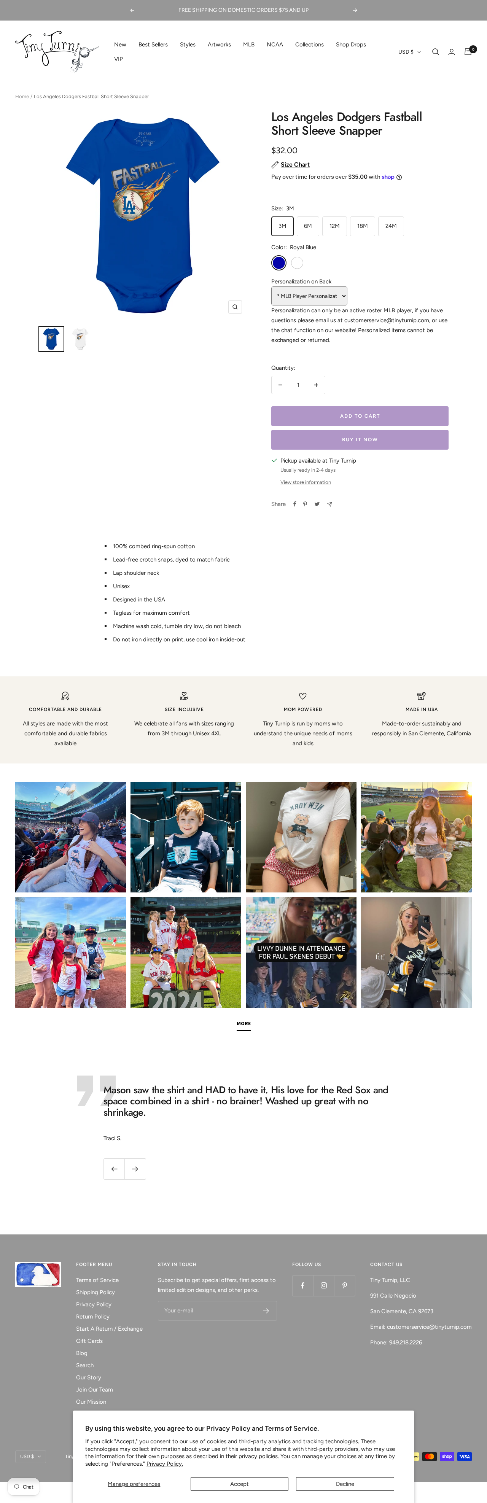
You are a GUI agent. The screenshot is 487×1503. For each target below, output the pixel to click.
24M (391, 226)
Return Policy (93, 1316)
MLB (249, 44)
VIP (118, 59)
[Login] (451, 52)
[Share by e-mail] (329, 504)
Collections (309, 44)
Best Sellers (153, 44)
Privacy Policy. (164, 1463)
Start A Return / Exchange (109, 1328)
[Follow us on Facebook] (302, 1285)
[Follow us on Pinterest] (344, 1285)
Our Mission (91, 1401)
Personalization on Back (301, 281)
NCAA (275, 44)
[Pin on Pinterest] (305, 504)
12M (334, 226)
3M (282, 226)
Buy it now (360, 439)
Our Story (88, 1377)
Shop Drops (351, 44)
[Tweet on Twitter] (317, 504)
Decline (345, 1484)
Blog (82, 1353)
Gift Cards (89, 1341)
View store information (305, 482)
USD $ (406, 52)
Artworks (219, 44)
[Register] (266, 1311)
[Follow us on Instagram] (323, 1285)
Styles (188, 44)
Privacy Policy (93, 1304)
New (120, 44)
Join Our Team (94, 1389)
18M (362, 226)
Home (22, 96)
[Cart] (468, 51)
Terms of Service (97, 1280)
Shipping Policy (95, 1292)
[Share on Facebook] (294, 504)
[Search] (435, 51)
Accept (239, 1484)
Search (85, 1365)
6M (308, 226)
